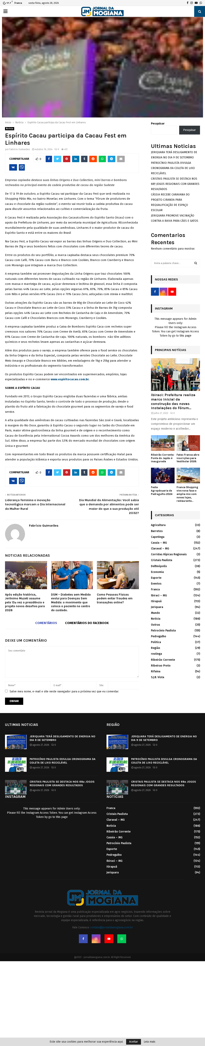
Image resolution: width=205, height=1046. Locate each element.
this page (185, 335)
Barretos (157, 531)
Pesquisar (158, 123)
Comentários (46, 623)
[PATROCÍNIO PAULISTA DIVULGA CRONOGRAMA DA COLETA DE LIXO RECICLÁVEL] (16, 764)
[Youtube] (109, 938)
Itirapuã (156, 601)
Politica (156, 642)
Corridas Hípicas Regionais (169, 554)
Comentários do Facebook (87, 623)
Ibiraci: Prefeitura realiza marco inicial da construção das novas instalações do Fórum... (173, 401)
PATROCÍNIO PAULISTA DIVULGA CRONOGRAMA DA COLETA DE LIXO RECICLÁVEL (173, 168)
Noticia (9, 128)
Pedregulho (158, 636)
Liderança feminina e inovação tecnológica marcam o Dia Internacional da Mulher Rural (35, 504)
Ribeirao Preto (161, 665)
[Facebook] (83, 938)
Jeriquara (157, 607)
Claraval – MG (160, 548)
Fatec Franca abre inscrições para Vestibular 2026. (188, 458)
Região (155, 648)
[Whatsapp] (121, 938)
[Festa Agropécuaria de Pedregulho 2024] (163, 475)
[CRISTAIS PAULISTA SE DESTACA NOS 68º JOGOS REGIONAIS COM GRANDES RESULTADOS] (16, 787)
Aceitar (133, 1041)
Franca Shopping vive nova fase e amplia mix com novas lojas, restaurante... (187, 494)
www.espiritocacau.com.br (69, 379)
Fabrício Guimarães (19, 149)
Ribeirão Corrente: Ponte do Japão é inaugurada (162, 458)
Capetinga (157, 537)
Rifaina (155, 671)
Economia (157, 572)
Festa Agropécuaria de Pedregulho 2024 (161, 491)
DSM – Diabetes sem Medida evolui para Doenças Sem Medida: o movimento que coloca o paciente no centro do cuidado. (71, 602)
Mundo (155, 613)
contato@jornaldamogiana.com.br (111, 927)
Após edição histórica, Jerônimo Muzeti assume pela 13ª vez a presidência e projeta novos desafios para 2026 (25, 602)
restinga (156, 654)
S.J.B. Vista (157, 677)
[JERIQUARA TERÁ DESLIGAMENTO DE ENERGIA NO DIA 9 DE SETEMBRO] (16, 742)
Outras (155, 624)
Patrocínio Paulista (163, 630)
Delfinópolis (159, 566)
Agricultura (158, 525)
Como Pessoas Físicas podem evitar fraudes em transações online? (115, 598)
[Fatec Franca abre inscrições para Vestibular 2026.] (188, 443)
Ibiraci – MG (159, 595)
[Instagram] (96, 938)
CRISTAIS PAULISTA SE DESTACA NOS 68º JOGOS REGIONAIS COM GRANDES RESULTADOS (175, 184)
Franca (155, 589)
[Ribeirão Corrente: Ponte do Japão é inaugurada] (163, 443)
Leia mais (149, 1041)
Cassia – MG (159, 542)
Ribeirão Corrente (163, 660)
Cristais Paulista (161, 560)
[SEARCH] (195, 263)
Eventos (156, 583)
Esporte (156, 578)
